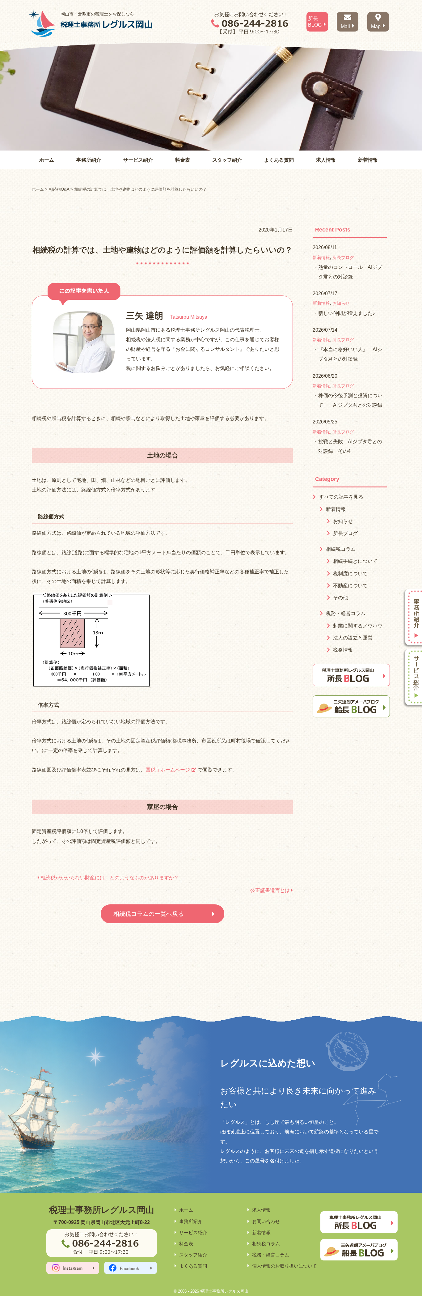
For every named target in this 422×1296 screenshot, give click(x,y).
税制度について (350, 573)
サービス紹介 (138, 160)
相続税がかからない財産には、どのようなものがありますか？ (109, 877)
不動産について (350, 585)
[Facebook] (130, 1268)
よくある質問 (279, 160)
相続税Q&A (59, 189)
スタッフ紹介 (227, 160)
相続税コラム (341, 549)
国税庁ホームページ (168, 769)
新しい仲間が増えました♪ (346, 313)
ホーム (46, 160)
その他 (340, 597)
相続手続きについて (355, 561)
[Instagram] (72, 1268)
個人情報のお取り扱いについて (284, 1265)
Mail (345, 26)
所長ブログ (343, 257)
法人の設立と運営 (353, 637)
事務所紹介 (88, 160)
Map (376, 26)
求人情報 (326, 160)
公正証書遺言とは (270, 890)
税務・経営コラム (345, 613)
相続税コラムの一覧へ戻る (148, 914)
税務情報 (343, 649)
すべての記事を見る (341, 496)
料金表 (182, 160)
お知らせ (341, 303)
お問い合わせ (266, 1221)
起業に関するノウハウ (357, 625)
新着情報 (368, 160)
